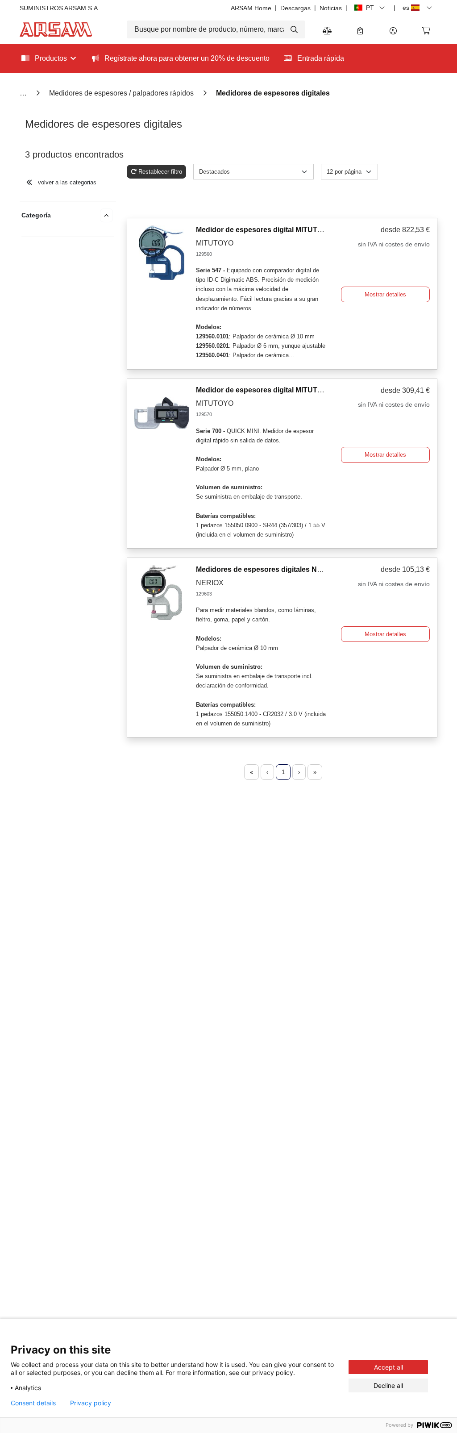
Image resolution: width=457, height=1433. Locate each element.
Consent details (33, 1403)
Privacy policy (90, 1403)
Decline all (388, 1385)
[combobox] (216, 29)
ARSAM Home (251, 8)
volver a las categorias (66, 182)
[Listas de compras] (360, 31)
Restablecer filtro (160, 171)
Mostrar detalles (385, 294)
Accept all (388, 1367)
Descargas (295, 8)
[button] (393, 31)
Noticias (331, 8)
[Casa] (24, 93)
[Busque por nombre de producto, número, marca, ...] (295, 29)
